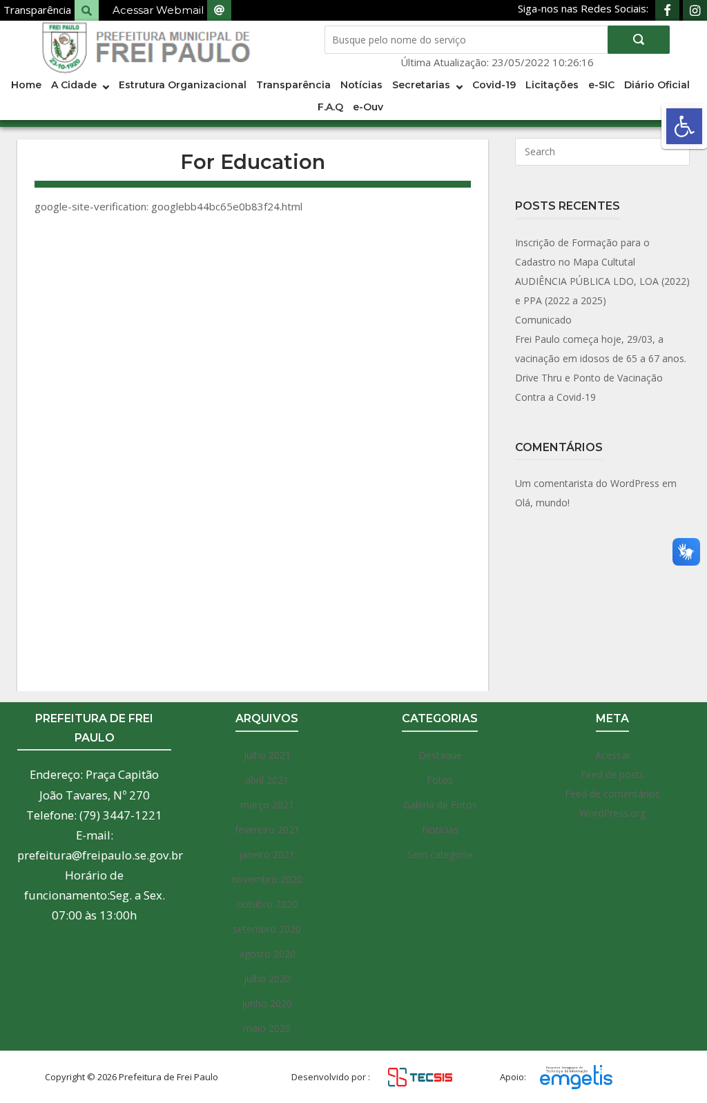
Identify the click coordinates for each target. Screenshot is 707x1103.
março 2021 (267, 804)
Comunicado (543, 319)
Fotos (440, 779)
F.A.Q (330, 107)
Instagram (695, 10)
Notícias (361, 85)
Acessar (612, 755)
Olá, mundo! (542, 502)
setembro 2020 (267, 928)
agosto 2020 (267, 953)
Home (26, 85)
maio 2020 (267, 1028)
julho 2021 (267, 755)
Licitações (552, 85)
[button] (684, 126)
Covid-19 (494, 85)
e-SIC (601, 85)
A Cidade (74, 85)
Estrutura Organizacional (182, 85)
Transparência (37, 10)
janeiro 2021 (267, 854)
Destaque (440, 755)
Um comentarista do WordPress (587, 483)
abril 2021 (267, 779)
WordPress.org (612, 812)
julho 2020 (267, 978)
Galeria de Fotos (440, 804)
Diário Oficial (657, 85)
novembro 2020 (266, 879)
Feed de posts (612, 774)
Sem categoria (439, 854)
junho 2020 (267, 1003)
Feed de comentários (612, 793)
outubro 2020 (267, 904)
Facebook (667, 10)
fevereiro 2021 (267, 829)
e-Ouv (368, 107)
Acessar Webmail (158, 10)
